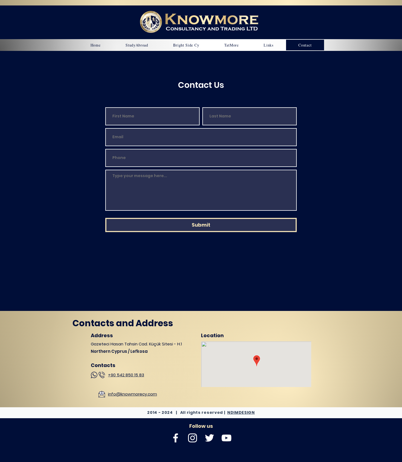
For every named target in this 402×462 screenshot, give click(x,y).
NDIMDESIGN (241, 412)
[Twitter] (209, 438)
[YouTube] (226, 438)
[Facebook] (176, 438)
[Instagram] (193, 438)
